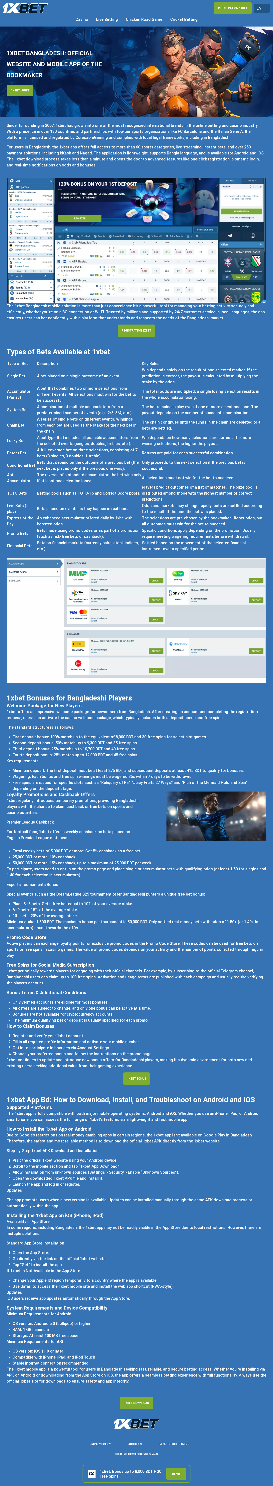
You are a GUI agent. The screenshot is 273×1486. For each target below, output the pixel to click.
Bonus (176, 1473)
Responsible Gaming (174, 1444)
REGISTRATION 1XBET (233, 8)
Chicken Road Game (144, 19)
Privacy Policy (100, 1444)
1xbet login (20, 90)
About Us (135, 1444)
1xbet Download (136, 1403)
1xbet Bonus (136, 1078)
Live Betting (107, 19)
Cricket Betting (184, 19)
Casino (82, 19)
